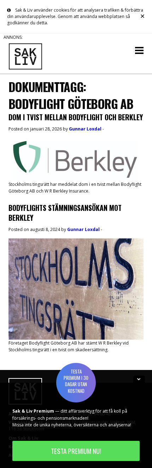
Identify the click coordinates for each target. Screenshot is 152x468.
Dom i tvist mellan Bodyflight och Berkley (75, 117)
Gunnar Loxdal (85, 129)
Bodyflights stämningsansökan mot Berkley (65, 212)
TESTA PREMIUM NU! (76, 451)
